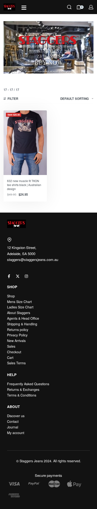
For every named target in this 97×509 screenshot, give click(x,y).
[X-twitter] (18, 276)
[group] (25, 142)
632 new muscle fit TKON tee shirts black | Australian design (24, 185)
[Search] (69, 7)
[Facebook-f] (9, 276)
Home (12, 41)
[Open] (24, 7)
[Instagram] (26, 276)
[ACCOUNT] (91, 7)
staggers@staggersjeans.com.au (32, 259)
